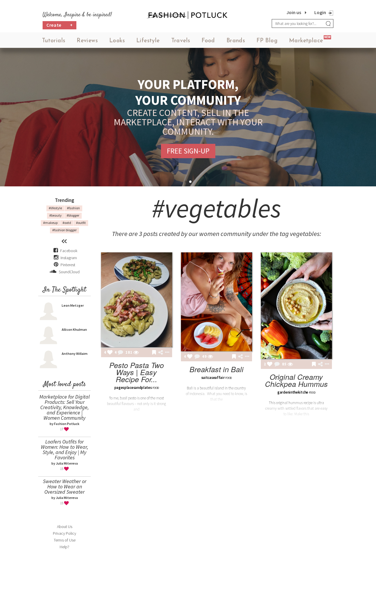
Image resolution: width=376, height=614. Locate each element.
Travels (180, 41)
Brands (235, 41)
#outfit (81, 222)
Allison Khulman (74, 329)
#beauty (55, 215)
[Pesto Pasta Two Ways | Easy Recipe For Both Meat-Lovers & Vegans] (136, 299)
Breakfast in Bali (216, 369)
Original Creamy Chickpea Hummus (296, 380)
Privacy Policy (64, 533)
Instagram (69, 257)
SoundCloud (69, 271)
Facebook (68, 250)
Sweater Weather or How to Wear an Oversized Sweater (64, 486)
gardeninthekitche (292, 392)
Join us (293, 12)
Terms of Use (64, 540)
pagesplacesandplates (133, 387)
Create (59, 25)
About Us (64, 526)
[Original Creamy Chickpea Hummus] (296, 305)
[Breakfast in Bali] (216, 301)
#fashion (73, 208)
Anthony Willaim (75, 353)
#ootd (67, 222)
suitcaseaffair (213, 377)
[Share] (160, 352)
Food (208, 41)
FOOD (155, 388)
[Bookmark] (154, 353)
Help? (64, 546)
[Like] (110, 353)
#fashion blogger (64, 230)
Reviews (87, 41)
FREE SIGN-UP (188, 151)
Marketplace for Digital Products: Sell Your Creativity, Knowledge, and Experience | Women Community (64, 407)
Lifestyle (148, 41)
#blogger (73, 215)
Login (320, 12)
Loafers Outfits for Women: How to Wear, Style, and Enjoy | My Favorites (64, 449)
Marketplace (306, 41)
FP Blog (267, 41)
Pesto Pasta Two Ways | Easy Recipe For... (136, 372)
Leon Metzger (73, 305)
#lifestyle (55, 208)
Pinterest (67, 264)
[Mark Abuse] (166, 353)
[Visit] (136, 353)
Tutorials (54, 41)
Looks (117, 41)
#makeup (50, 222)
